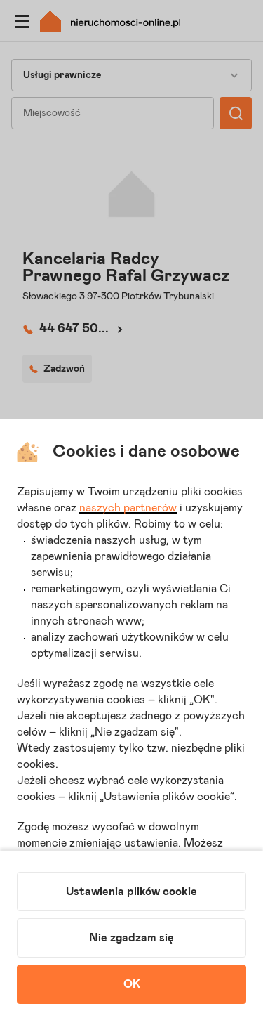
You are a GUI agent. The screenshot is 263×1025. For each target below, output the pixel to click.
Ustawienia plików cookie (131, 891)
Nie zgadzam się (131, 938)
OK (131, 984)
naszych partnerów (128, 508)
